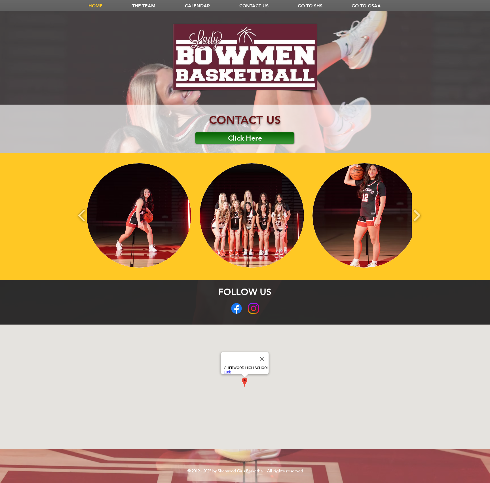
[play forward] (416, 215)
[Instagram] (253, 308)
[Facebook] (236, 308)
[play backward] (81, 215)
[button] (139, 215)
